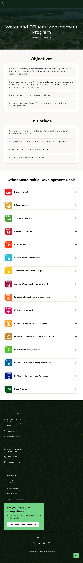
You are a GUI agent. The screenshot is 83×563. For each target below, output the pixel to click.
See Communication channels (23, 525)
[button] (78, 5)
